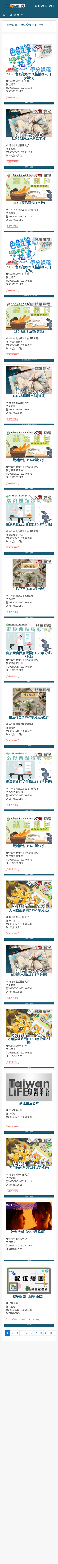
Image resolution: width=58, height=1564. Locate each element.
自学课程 (10, 1320)
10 (51, 1333)
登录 (52, 6)
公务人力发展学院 (32, 1320)
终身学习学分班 (12, 97)
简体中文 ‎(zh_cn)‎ (12, 15)
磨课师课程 (19, 1320)
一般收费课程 (12, 1127)
